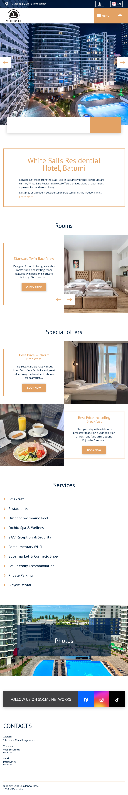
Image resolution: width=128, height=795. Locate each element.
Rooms (64, 225)
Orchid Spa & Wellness (26, 527)
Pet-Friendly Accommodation (31, 565)
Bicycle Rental (19, 584)
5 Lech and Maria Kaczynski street (20, 740)
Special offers (64, 332)
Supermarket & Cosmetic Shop (33, 556)
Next (122, 62)
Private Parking (20, 575)
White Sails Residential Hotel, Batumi (64, 164)
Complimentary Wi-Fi (25, 546)
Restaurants (18, 508)
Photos (64, 641)
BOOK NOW (34, 387)
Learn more (26, 197)
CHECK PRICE (34, 287)
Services (64, 485)
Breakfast (16, 499)
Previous (5, 62)
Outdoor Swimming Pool (28, 518)
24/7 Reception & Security (29, 537)
